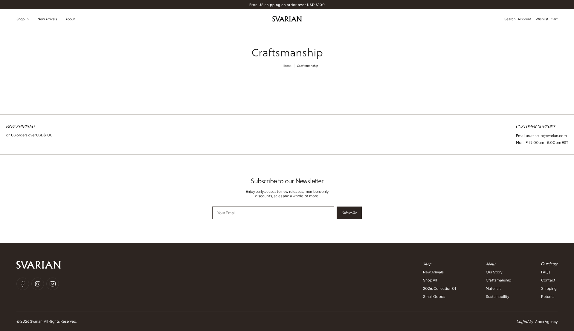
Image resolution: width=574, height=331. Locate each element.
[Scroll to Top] (562, 298)
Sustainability (497, 296)
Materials (493, 288)
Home (287, 65)
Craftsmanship (498, 280)
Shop (20, 19)
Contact (548, 280)
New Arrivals (47, 19)
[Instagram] (37, 284)
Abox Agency (546, 321)
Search (509, 19)
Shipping (549, 288)
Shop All (430, 280)
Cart (554, 19)
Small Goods (434, 296)
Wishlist (542, 19)
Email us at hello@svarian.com (541, 135)
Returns (547, 296)
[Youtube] (52, 284)
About (70, 19)
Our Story (494, 272)
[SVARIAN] (287, 18)
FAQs (545, 272)
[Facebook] (22, 284)
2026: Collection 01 (439, 288)
